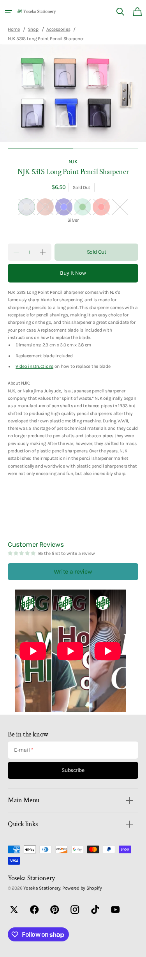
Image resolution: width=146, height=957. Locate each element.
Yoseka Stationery (41, 888)
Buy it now (73, 273)
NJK (73, 161)
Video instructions (34, 366)
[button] (8, 11)
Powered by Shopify (82, 888)
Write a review (73, 571)
